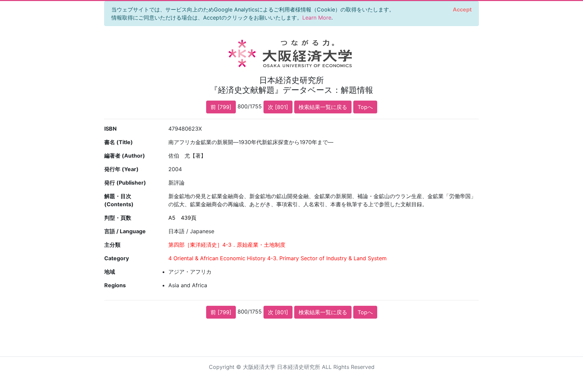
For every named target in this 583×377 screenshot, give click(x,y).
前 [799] (221, 107)
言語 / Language (125, 231)
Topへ (365, 107)
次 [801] (278, 107)
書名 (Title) (118, 142)
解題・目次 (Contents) (119, 200)
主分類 (112, 244)
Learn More (316, 17)
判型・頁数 (117, 217)
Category (116, 258)
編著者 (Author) (124, 155)
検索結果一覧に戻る (323, 107)
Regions (115, 285)
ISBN (110, 128)
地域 (109, 271)
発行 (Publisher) (125, 182)
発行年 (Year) (121, 169)
